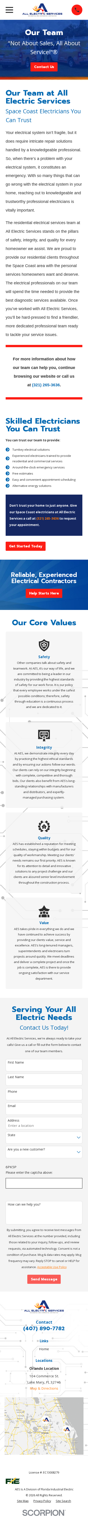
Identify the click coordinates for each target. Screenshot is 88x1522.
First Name (16, 1062)
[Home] (42, 9)
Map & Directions (44, 1388)
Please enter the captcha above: (29, 1173)
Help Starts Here (44, 593)
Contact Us (44, 66)
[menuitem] (23, 1501)
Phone (12, 1092)
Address (13, 1121)
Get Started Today (25, 546)
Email (12, 1106)
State (11, 1135)
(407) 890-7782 (44, 1328)
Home (44, 1349)
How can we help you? (24, 1204)
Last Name (16, 1077)
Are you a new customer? (26, 1149)
